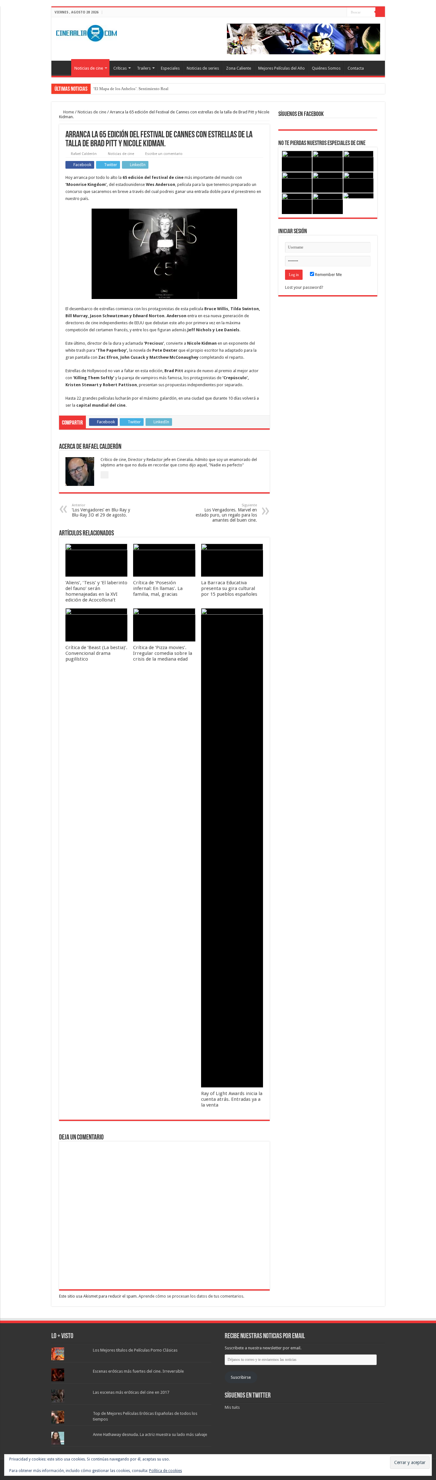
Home (68, 112)
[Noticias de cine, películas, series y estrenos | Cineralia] (86, 32)
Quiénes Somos (326, 68)
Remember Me (328, 274)
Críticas (120, 68)
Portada (63, 67)
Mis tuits (232, 1407)
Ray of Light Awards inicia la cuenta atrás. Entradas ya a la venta (231, 1099)
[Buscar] (380, 12)
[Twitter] (336, 12)
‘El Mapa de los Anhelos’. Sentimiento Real (131, 88)
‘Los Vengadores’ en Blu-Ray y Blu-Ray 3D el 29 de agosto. (101, 510)
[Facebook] (329, 12)
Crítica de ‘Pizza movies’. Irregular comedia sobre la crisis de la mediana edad (162, 653)
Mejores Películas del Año (281, 68)
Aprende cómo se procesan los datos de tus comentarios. (191, 1296)
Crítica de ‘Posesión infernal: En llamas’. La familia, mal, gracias (158, 588)
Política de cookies (165, 1470)
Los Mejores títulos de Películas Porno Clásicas (135, 1350)
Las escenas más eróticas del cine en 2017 (131, 1392)
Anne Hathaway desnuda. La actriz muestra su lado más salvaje (150, 1434)
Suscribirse (241, 1377)
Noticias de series (203, 68)
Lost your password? (304, 287)
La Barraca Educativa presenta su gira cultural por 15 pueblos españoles (229, 588)
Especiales (170, 68)
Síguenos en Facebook (301, 114)
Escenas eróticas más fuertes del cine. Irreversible (138, 1371)
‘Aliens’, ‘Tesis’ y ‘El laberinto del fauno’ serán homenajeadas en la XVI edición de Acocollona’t (96, 591)
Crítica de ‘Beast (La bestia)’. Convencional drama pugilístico (96, 653)
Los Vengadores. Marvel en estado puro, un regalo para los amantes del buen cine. (226, 513)
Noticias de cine (88, 68)
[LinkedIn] (342, 12)
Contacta (356, 68)
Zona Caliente (238, 68)
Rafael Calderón (84, 154)
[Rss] (323, 12)
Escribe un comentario (164, 154)
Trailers (144, 68)
